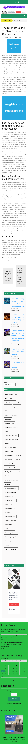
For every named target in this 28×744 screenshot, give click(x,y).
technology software (10, 520)
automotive (8, 403)
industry (7, 443)
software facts (9, 496)
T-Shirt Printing (9, 504)
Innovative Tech (9, 451)
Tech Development (10, 508)
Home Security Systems (11, 439)
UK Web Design (9, 529)
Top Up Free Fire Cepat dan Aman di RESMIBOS (17, 365)
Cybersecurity (8, 411)
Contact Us (6, 737)
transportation (8, 524)
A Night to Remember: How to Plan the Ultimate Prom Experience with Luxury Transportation (17, 335)
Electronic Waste (9, 423)
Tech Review (17, 703)
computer (17, 403)
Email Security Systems (11, 427)
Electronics (10, 257)
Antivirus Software (10, 399)
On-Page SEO (8, 472)
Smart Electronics (9, 476)
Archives (6, 382)
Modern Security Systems (12, 468)
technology (8, 512)
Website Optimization (10, 549)
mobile (18, 459)
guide (9, 260)
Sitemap (22, 737)
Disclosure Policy (14, 737)
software (7, 484)
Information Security (10, 447)
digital (6, 415)
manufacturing (8, 459)
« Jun (13, 680)
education (14, 415)
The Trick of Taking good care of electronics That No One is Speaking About (20, 276)
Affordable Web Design (11, 394)
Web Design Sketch (10, 541)
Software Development (11, 488)
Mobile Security (9, 464)
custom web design (10, 407)
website (7, 545)
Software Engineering (10, 492)
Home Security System (11, 435)
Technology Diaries (10, 516)
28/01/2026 (15, 369)
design (18, 411)
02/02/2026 (15, 356)
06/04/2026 (15, 343)
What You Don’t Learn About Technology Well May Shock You (8, 276)
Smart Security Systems (11, 480)
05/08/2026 (15, 308)
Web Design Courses (10, 533)
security (18, 472)
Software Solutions (10, 500)
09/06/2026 (15, 324)
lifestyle (18, 455)
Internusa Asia (9, 455)
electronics (4, 260)
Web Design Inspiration (11, 537)
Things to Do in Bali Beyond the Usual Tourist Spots (17, 351)
